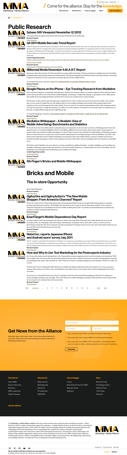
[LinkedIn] (29, 448)
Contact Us (98, 447)
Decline (114, 452)
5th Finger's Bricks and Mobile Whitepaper (54, 161)
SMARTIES (41, 394)
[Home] (9, 17)
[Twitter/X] (10, 448)
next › (98, 288)
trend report (89, 60)
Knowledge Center (103, 385)
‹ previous (35, 288)
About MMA (12, 381)
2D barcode (59, 60)
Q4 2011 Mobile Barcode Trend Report (51, 43)
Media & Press (101, 388)
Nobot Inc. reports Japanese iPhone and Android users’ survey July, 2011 (50, 236)
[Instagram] (19, 448)
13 (87, 288)
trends (95, 60)
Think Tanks (100, 391)
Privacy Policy (107, 447)
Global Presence (14, 394)
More (103, 11)
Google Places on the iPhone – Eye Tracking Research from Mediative (71, 88)
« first (26, 288)
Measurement (43, 381)
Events (69, 381)
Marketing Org (43, 385)
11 (76, 288)
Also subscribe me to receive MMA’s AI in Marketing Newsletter (90, 337)
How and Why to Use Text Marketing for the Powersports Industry (69, 252)
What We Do (76, 11)
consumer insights (103, 60)
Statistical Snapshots (43, 67)
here (83, 36)
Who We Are (63, 11)
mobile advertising (32, 154)
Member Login (103, 2)
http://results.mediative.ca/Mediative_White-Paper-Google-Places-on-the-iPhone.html (79, 114)
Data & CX (41, 388)
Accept (106, 451)
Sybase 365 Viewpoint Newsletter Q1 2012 (54, 32)
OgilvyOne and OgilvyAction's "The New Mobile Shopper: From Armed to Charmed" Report (57, 198)
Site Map (116, 447)
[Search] (119, 2)
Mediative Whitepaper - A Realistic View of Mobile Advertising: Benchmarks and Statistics (57, 123)
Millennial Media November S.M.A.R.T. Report (56, 69)
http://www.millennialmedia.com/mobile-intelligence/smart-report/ (73, 82)
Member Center (72, 388)
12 (82, 288)
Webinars (70, 391)
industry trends (31, 62)
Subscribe (113, 2)
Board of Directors (14, 385)
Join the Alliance (115, 11)
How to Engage (90, 11)
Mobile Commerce (44, 60)
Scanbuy (53, 60)
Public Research (32, 40)
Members (11, 388)
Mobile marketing (32, 60)
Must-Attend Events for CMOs (77, 385)
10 (71, 288)
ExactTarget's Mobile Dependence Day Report (56, 216)
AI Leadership (43, 391)
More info (52, 453)
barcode (82, 60)
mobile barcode (74, 60)
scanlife (39, 62)
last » (105, 288)
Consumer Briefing (56, 67)
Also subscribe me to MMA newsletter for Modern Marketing (89, 333)
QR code (66, 60)
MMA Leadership (14, 391)
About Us (99, 394)
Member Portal (101, 381)
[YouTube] (24, 448)
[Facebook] (14, 448)
